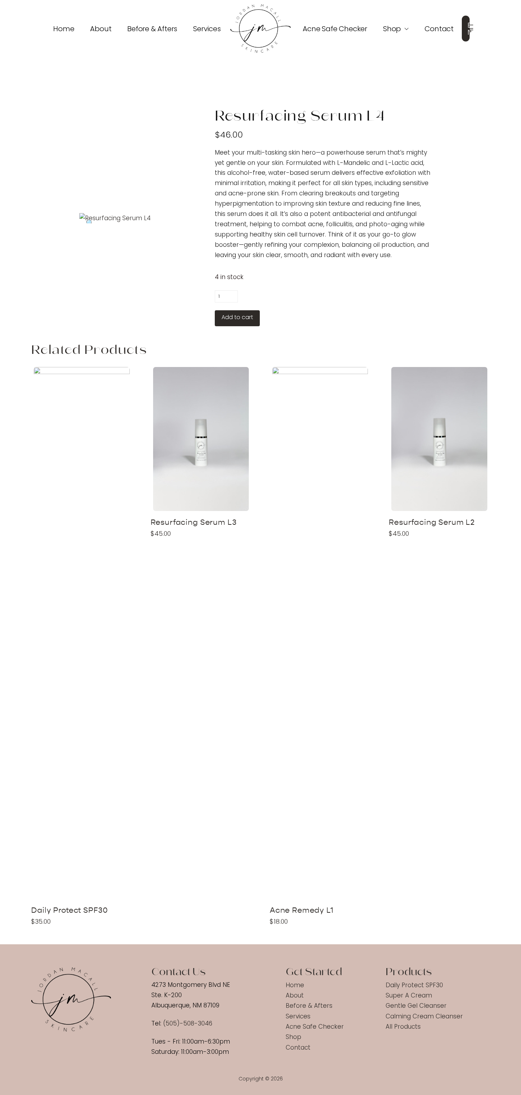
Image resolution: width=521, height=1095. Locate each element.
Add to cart (237, 317)
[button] (471, 28)
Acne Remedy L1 (302, 910)
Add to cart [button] (84, 888)
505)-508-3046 (189, 1023)
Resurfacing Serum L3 (194, 522)
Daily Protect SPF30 (69, 910)
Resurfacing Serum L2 (432, 522)
